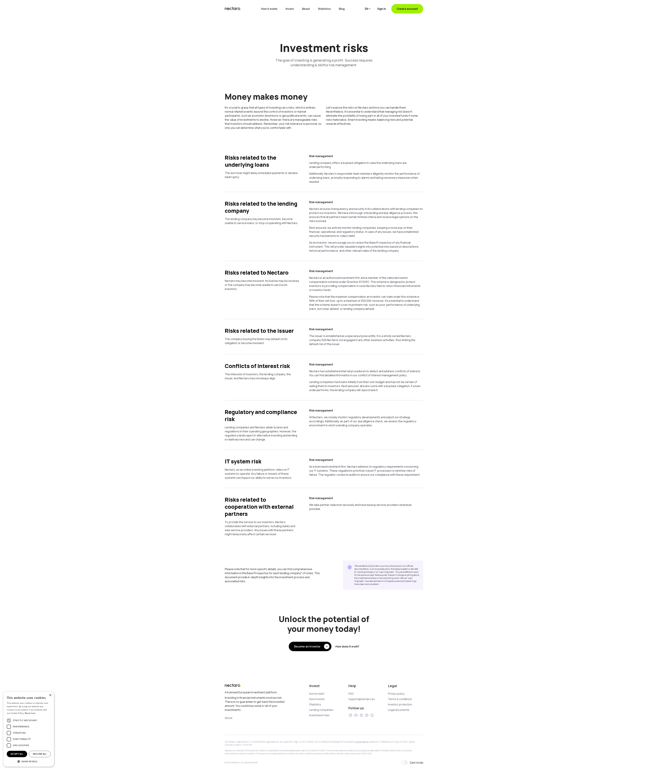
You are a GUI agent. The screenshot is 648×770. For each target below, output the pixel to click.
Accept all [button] (17, 753)
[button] (368, 8)
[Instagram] (361, 715)
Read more (30, 713)
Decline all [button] (40, 753)
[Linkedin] (350, 715)
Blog (342, 9)
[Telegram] (367, 715)
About (306, 9)
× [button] (50, 695)
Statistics (324, 9)
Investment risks (319, 715)
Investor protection (400, 704)
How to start (316, 693)
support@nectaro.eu (361, 699)
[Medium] (372, 715)
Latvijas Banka (362, 741)
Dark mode (416, 762)
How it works (269, 9)
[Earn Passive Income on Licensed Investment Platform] (233, 9)
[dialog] (28, 729)
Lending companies (321, 710)
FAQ (351, 693)
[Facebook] (356, 715)
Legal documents (398, 710)
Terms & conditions (400, 699)
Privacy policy (396, 693)
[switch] (404, 763)
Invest (290, 9)
